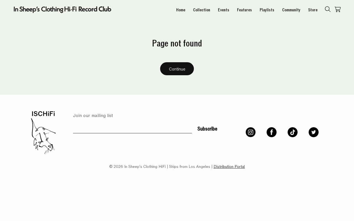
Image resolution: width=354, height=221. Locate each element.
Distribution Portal (229, 166)
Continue (177, 68)
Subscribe (207, 128)
